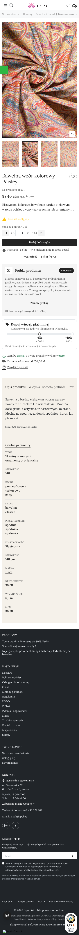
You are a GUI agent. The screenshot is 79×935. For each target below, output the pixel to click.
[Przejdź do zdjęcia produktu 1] (10, 154)
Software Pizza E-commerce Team (48, 924)
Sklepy (6, 734)
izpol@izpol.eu (18, 816)
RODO (6, 701)
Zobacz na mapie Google (17, 803)
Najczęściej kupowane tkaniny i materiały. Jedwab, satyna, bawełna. (36, 652)
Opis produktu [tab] (15, 387)
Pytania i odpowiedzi (14, 711)
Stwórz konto (10, 762)
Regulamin (8, 696)
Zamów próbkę (39, 303)
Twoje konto (11, 747)
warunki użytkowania (35, 863)
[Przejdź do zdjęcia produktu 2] (30, 154)
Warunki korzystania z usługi (42, 919)
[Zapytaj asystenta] (7, 915)
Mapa (5, 715)
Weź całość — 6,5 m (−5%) (39, 256)
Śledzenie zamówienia (15, 753)
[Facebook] (15, 825)
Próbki (6, 706)
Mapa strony (9, 730)
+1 (41, 233)
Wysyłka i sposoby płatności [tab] (48, 387)
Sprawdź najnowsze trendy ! (19, 646)
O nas (5, 687)
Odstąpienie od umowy (16, 682)
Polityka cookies (11, 677)
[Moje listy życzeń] (68, 5)
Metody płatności (12, 691)
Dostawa (7, 672)
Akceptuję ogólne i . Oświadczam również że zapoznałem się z (37, 866)
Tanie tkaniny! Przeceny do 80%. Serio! (25, 641)
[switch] (71, 930)
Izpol (8, 572)
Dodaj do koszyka (39, 242)
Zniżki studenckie (13, 720)
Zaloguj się (8, 758)
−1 (5, 233)
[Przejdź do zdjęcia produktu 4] (68, 154)
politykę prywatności (57, 863)
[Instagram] (6, 825)
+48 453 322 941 (32, 810)
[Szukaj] (11, 5)
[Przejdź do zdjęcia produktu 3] (49, 154)
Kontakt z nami (11, 725)
